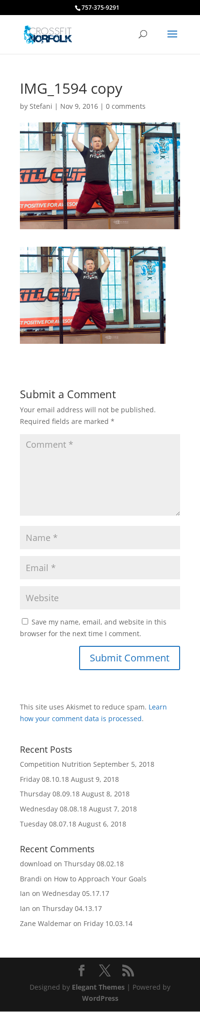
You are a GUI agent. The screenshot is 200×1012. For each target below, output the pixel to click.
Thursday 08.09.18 (50, 793)
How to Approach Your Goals (100, 878)
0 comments (126, 106)
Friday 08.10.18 (44, 779)
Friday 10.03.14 (108, 923)
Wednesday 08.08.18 (53, 808)
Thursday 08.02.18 (94, 863)
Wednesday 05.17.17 (75, 893)
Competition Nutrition (55, 764)
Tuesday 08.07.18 (48, 823)
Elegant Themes (98, 987)
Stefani (41, 106)
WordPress (100, 998)
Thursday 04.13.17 (72, 908)
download (36, 863)
